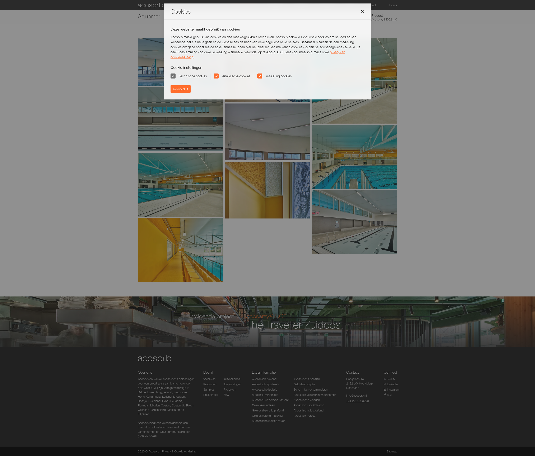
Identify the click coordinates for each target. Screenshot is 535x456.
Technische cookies (193, 76)
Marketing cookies (279, 76)
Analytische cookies (236, 76)
